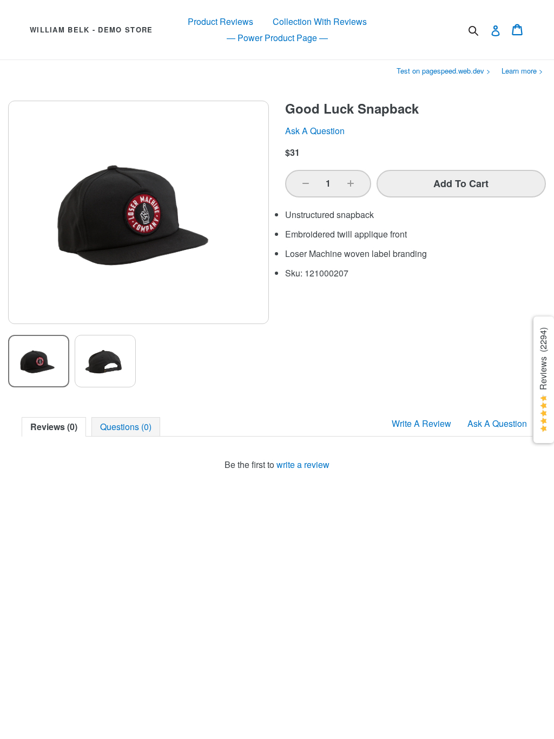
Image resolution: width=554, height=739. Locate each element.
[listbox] (138, 361)
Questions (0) (125, 426)
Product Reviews (220, 21)
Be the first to (277, 464)
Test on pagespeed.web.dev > (444, 70)
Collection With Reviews (320, 21)
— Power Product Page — (277, 37)
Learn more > (522, 70)
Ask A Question (497, 423)
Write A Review (421, 423)
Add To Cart (461, 183)
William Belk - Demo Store (91, 29)
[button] (305, 183)
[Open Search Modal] (473, 31)
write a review (302, 464)
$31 (292, 152)
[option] (38, 361)
